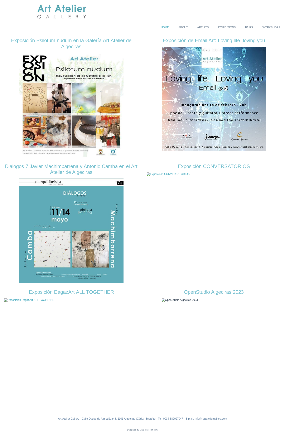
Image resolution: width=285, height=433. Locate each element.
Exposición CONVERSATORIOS (214, 166)
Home (165, 27)
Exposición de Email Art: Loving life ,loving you (214, 40)
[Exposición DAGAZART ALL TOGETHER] (71, 300)
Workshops (271, 27)
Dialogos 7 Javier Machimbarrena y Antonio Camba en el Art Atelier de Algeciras (71, 169)
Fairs (249, 27)
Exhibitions (227, 27)
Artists (203, 27)
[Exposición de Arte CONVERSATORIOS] (214, 174)
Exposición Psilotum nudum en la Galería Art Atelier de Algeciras (71, 43)
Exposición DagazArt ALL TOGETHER (71, 292)
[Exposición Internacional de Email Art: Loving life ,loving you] (214, 99)
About (183, 27)
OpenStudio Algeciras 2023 (214, 292)
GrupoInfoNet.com (149, 430)
